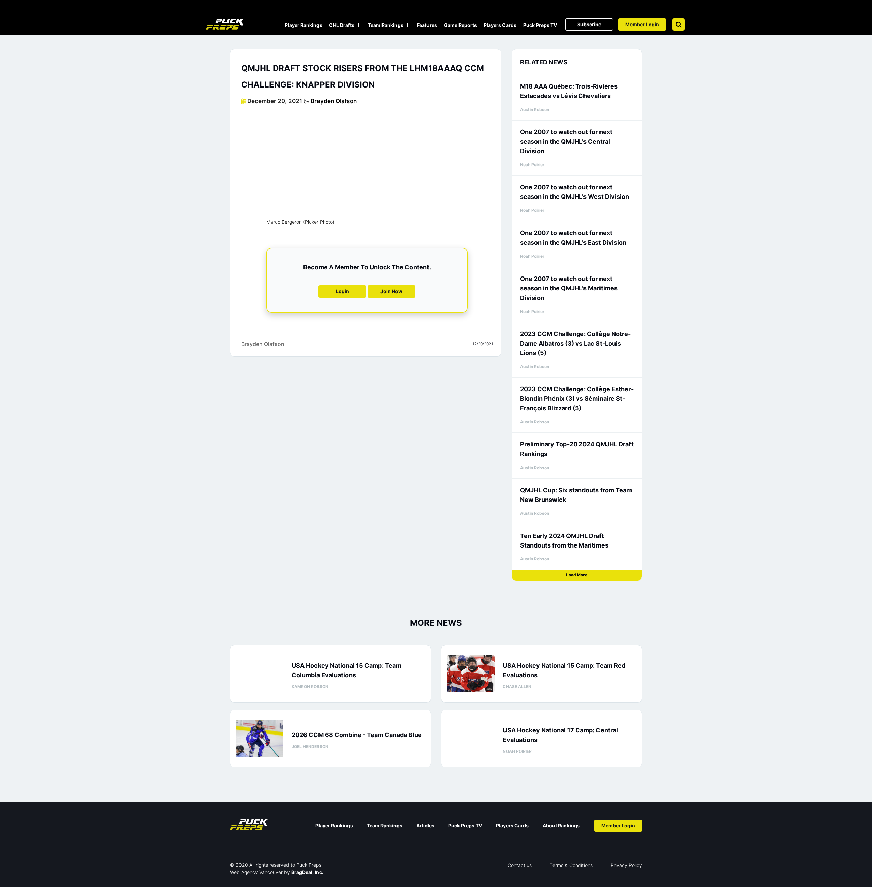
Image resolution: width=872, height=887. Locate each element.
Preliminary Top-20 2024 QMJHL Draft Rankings (577, 449)
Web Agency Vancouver (256, 872)
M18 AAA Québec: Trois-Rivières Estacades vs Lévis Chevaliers (569, 91)
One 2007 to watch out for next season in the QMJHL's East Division (573, 237)
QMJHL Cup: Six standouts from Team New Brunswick (576, 495)
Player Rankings (303, 25)
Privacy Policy (626, 865)
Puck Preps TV (540, 25)
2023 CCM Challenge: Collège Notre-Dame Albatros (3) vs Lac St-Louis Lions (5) (575, 343)
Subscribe (589, 24)
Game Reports (460, 25)
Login (342, 291)
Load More (576, 574)
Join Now (391, 291)
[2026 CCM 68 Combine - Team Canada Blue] (259, 738)
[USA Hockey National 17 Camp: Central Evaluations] (471, 738)
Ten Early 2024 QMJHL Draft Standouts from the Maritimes (564, 540)
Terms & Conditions (571, 865)
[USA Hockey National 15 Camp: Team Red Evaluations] (471, 673)
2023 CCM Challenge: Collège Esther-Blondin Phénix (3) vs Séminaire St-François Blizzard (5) (577, 398)
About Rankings (561, 825)
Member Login (642, 24)
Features (427, 25)
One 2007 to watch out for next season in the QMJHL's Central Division (566, 141)
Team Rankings (385, 25)
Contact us (520, 865)
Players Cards (500, 25)
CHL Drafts (341, 25)
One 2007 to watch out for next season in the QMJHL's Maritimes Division (569, 288)
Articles (425, 825)
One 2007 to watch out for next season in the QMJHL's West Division (574, 192)
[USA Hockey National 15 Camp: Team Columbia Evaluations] (259, 673)
